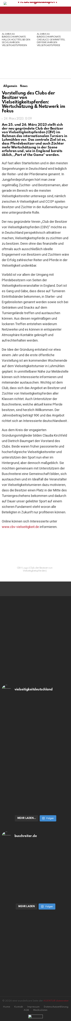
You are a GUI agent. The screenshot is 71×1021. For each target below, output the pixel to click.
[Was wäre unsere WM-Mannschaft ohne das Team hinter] (35, 786)
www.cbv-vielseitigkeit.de (20, 527)
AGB (26, 1010)
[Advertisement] (17, 63)
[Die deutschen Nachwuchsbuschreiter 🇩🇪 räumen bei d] (35, 729)
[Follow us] (61, 10)
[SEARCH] (67, 10)
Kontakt (18, 1007)
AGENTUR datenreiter (56, 1001)
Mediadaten (40, 1010)
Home (6, 1007)
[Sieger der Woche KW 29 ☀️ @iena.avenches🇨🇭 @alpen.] (35, 896)
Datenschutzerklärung (56, 1007)
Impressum (33, 1007)
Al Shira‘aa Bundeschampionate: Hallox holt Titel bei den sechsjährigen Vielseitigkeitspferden (16, 40)
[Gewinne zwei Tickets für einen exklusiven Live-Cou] (35, 869)
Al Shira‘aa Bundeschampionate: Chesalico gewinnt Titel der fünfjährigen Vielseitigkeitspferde (51, 40)
